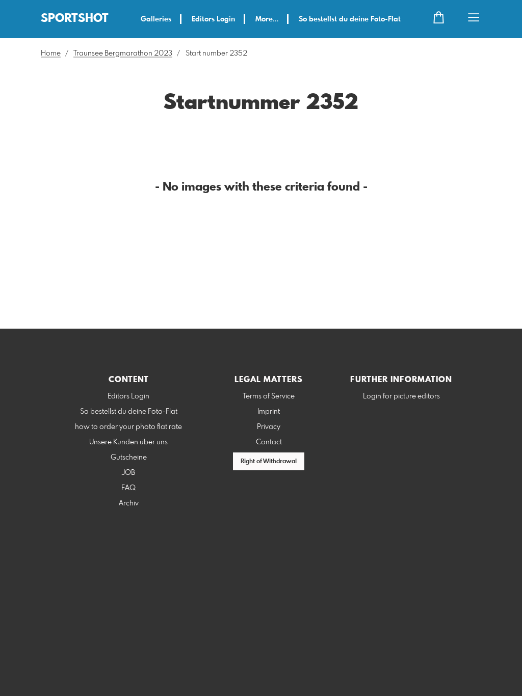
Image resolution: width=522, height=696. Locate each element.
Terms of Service (269, 396)
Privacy (268, 427)
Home (51, 53)
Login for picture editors (401, 396)
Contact (269, 442)
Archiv (129, 503)
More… (266, 19)
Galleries (156, 19)
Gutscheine (129, 457)
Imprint (268, 411)
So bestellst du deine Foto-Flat (350, 19)
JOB (128, 472)
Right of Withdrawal (269, 462)
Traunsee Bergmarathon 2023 (122, 53)
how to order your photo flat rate (128, 427)
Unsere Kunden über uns (128, 442)
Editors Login (213, 19)
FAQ (128, 488)
